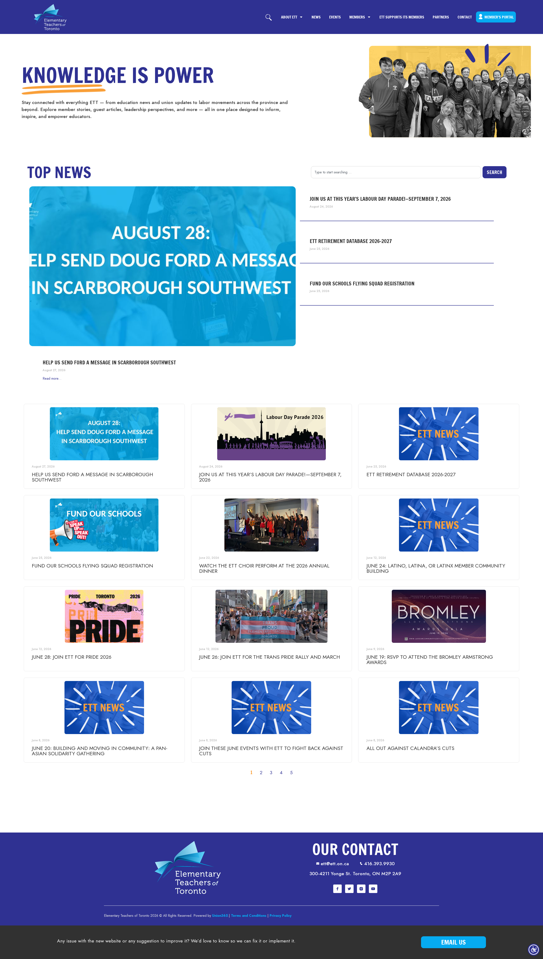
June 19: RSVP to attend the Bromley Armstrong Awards (430, 659)
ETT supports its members (401, 17)
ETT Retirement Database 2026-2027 (351, 241)
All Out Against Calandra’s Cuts (410, 748)
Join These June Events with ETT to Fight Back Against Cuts (271, 750)
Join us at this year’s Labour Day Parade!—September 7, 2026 (380, 198)
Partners (441, 17)
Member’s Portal (499, 17)
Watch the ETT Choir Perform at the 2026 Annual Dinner (264, 568)
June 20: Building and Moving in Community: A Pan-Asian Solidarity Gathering (99, 750)
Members (357, 17)
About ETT (289, 17)
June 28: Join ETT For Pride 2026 (71, 657)
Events (335, 17)
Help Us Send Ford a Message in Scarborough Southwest (109, 362)
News (316, 17)
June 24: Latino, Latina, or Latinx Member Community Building (436, 568)
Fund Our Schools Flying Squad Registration (362, 283)
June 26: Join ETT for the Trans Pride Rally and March (269, 657)
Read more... (52, 378)
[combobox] (396, 172)
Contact (465, 17)
